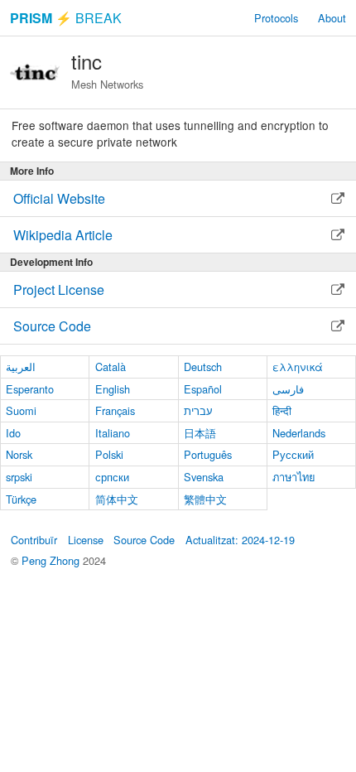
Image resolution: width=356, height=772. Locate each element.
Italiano (112, 433)
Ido (13, 433)
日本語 (200, 433)
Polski (109, 454)
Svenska (204, 477)
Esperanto (30, 389)
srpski (19, 477)
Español (203, 389)
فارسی (288, 389)
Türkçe (21, 499)
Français (115, 410)
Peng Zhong (52, 560)
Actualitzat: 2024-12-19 (240, 540)
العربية (21, 366)
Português (208, 454)
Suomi (21, 410)
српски (112, 477)
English (112, 389)
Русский (293, 454)
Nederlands (298, 433)
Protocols (276, 18)
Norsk (19, 454)
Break (66, 17)
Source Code (144, 540)
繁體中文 (205, 499)
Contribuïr (34, 540)
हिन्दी (281, 410)
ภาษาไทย (293, 477)
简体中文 (116, 499)
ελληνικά (297, 366)
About (332, 18)
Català (110, 366)
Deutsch (203, 366)
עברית (198, 410)
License (85, 540)
